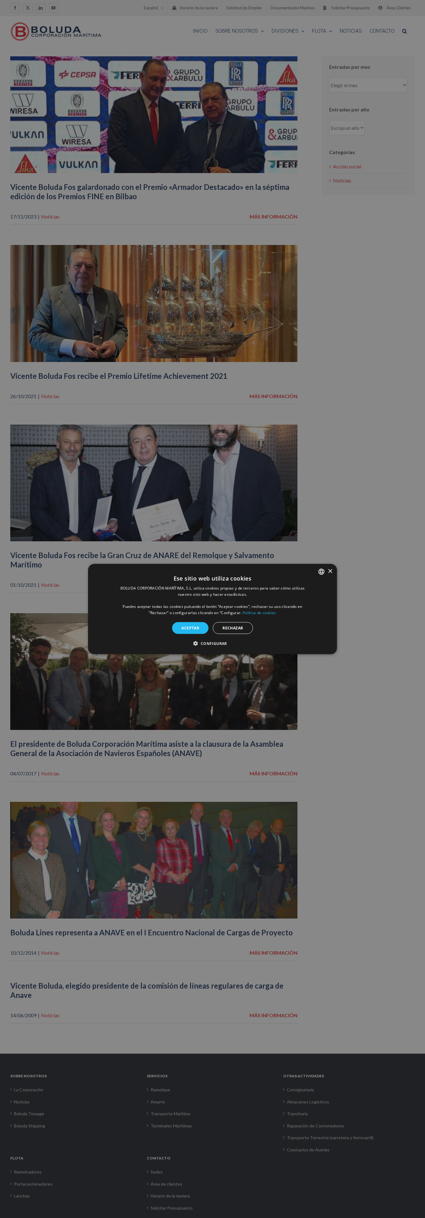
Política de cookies (259, 612)
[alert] (212, 609)
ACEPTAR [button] (190, 627)
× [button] (330, 571)
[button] (212, 643)
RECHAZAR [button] (232, 627)
